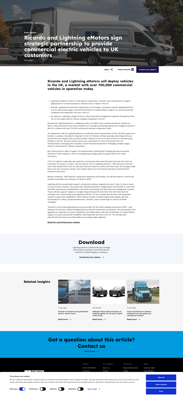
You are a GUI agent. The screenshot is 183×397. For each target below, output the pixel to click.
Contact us (86, 371)
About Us (106, 368)
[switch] (43, 389)
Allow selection (161, 384)
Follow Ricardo (124, 70)
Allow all (161, 377)
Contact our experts (147, 70)
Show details (92, 389)
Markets (105, 371)
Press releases (149, 371)
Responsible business (130, 368)
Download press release (89, 257)
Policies (125, 371)
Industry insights (149, 368)
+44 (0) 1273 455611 (89, 368)
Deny (161, 391)
